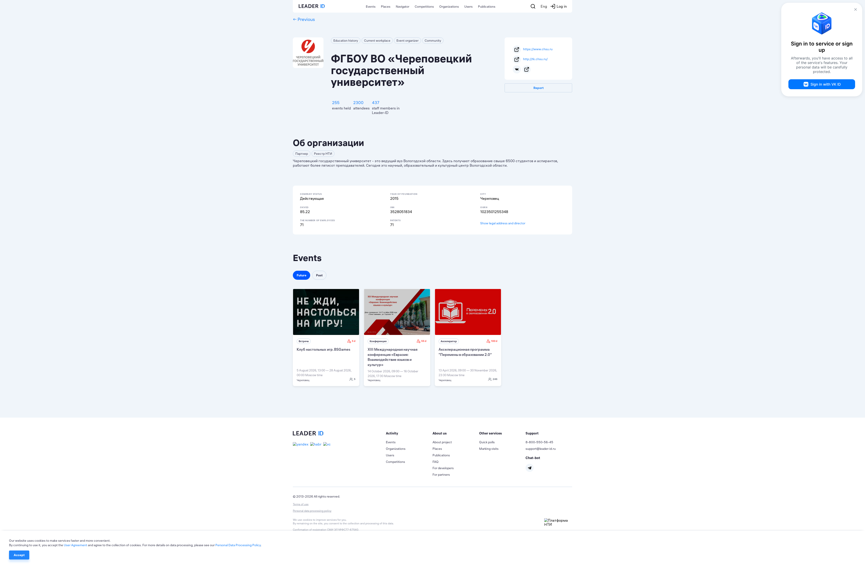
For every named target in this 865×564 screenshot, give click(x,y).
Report (538, 88)
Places (385, 7)
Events (371, 7)
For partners (441, 475)
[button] (409, 433)
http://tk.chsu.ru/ (535, 59)
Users (468, 7)
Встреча (304, 341)
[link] (326, 337)
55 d (423, 341)
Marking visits (489, 449)
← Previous (304, 19)
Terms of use (301, 504)
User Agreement (75, 545)
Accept (19, 555)
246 (495, 379)
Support (532, 433)
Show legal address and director (502, 223)
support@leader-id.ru (541, 449)
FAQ (435, 462)
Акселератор (449, 341)
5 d (353, 341)
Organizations (449, 7)
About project (442, 442)
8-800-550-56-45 (539, 442)
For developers (443, 468)
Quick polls (487, 442)
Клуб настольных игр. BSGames (323, 349)
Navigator (402, 7)
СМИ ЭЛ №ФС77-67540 (342, 529)
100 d (494, 341)
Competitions (424, 7)
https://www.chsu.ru (538, 49)
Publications (486, 7)
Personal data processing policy (312, 510)
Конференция (378, 341)
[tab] (409, 433)
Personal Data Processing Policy (238, 545)
